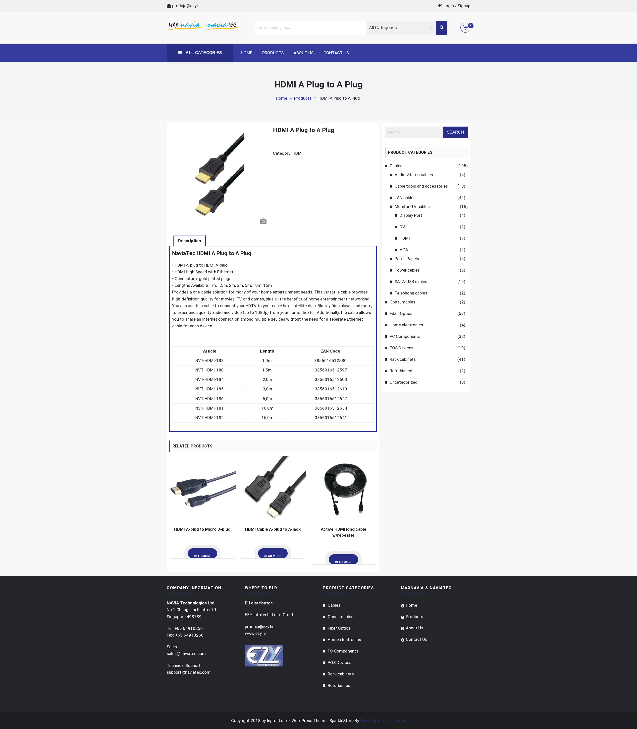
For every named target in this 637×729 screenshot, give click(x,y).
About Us (304, 52)
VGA (404, 249)
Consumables (402, 301)
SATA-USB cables (411, 281)
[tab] (189, 240)
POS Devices (401, 347)
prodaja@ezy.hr (186, 5)
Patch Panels (407, 258)
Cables (396, 165)
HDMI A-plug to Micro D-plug (202, 529)
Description (189, 240)
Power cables (407, 270)
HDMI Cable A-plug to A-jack (273, 529)
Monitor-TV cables (412, 206)
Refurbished (401, 370)
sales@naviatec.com (186, 653)
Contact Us (336, 52)
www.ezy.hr (255, 633)
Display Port (411, 215)
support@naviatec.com (189, 672)
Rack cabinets (403, 359)
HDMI (297, 153)
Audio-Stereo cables (414, 174)
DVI (403, 226)
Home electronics (406, 324)
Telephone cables (411, 293)
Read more (202, 556)
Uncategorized (404, 382)
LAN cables (405, 197)
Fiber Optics (401, 313)
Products (273, 52)
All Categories (203, 53)
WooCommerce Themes (383, 720)
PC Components (405, 336)
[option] (219, 176)
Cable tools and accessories (421, 186)
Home (246, 52)
